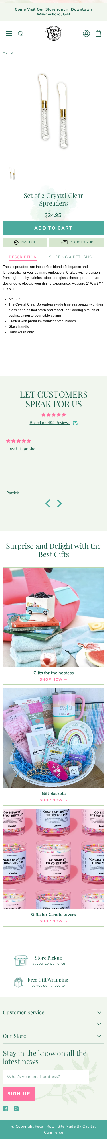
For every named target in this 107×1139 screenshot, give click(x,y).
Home (8, 53)
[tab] (23, 257)
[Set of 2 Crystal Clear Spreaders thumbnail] (12, 173)
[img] (53, 414)
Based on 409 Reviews (50, 423)
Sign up (19, 1094)
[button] (49, 503)
